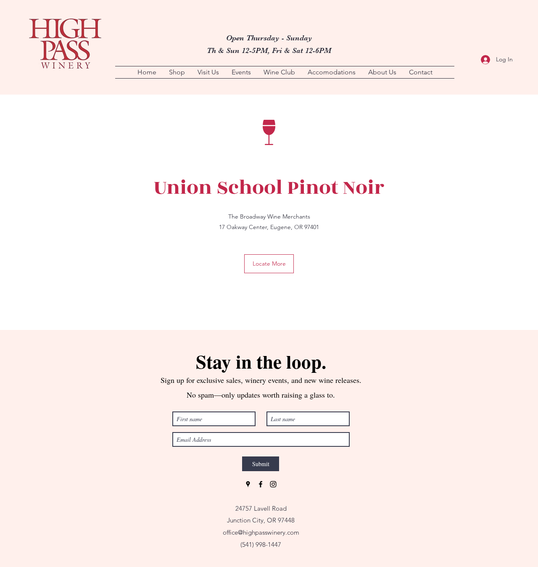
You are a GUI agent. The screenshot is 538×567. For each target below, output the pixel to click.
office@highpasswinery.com (261, 532)
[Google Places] (248, 484)
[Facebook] (260, 484)
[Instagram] (273, 484)
